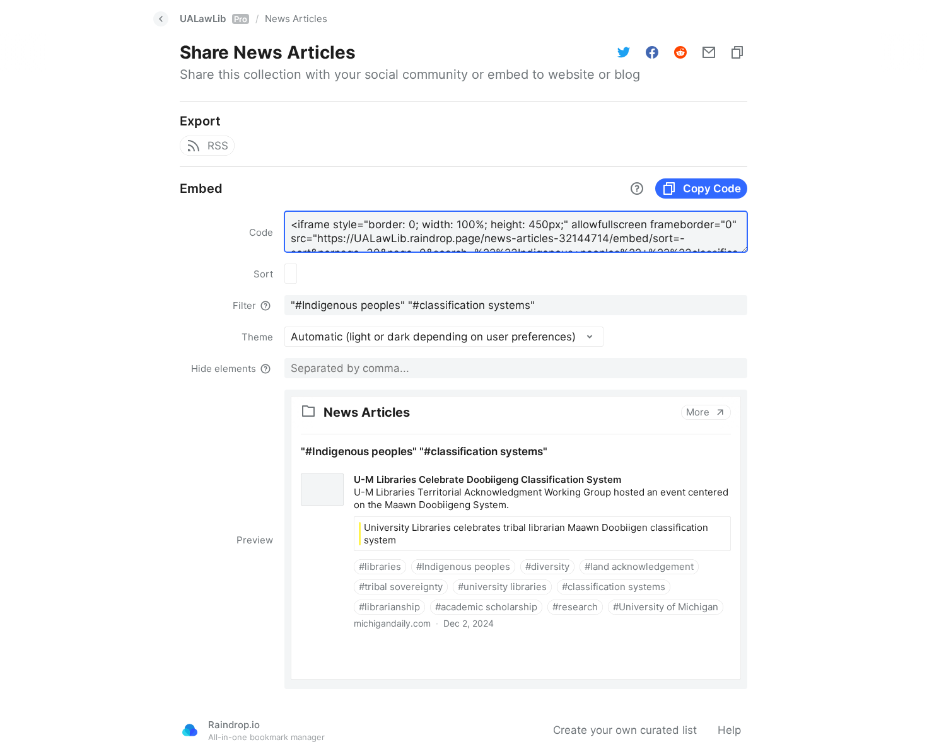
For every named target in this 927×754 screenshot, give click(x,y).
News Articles (296, 19)
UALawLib (213, 19)
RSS (217, 145)
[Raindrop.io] (190, 730)
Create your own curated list (625, 730)
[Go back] (160, 18)
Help (729, 730)
